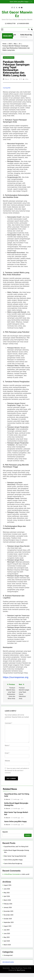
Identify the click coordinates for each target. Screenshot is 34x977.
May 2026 (7, 892)
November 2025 (8, 915)
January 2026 (8, 907)
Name (7, 745)
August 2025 (7, 926)
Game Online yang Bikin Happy (19, 1)
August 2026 (7, 885)
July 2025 (6, 930)
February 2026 (8, 904)
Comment (8, 723)
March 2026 (7, 900)
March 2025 (7, 945)
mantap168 (6, 88)
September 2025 (9, 922)
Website (7, 761)
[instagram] (14, 8)
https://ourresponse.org (15, 677)
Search (5, 832)
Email (7, 753)
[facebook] (12, 8)
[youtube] (21, 8)
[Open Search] (28, 29)
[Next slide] (31, 1)
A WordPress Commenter (12, 874)
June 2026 (7, 889)
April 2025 (7, 941)
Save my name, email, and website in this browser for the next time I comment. (17, 771)
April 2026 (7, 896)
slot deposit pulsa (8, 962)
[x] (16, 8)
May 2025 (7, 937)
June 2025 (7, 933)
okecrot (7, 79)
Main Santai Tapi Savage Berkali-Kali (15, 856)
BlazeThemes (21, 970)
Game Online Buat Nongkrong (13, 863)
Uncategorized (9, 57)
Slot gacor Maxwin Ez (17, 14)
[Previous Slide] (29, 1)
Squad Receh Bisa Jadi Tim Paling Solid (16, 846)
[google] (19, 8)
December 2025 (8, 911)
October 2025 (8, 919)
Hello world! (25, 874)
